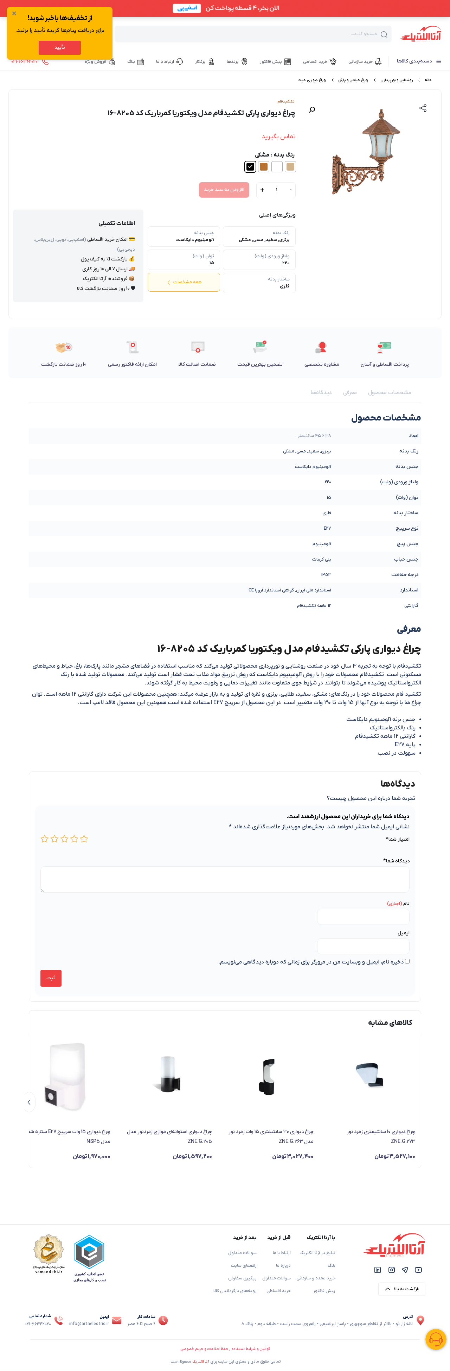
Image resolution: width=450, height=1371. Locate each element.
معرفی (350, 392)
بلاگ (331, 1266)
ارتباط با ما (282, 1253)
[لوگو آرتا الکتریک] (421, 33)
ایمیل (404, 933)
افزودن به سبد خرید (224, 189)
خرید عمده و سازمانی (315, 1278)
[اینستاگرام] (391, 1269)
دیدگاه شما (396, 861)
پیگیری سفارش (242, 1278)
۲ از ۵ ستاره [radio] (74, 839)
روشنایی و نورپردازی (396, 80)
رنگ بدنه (284, 155)
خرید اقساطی (278, 1291)
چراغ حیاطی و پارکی (353, 80)
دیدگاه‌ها (321, 392)
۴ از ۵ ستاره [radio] (54, 839)
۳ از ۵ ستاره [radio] (64, 839)
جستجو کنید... (364, 34)
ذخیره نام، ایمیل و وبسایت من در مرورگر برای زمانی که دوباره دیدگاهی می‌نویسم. (311, 962)
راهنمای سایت (244, 1266)
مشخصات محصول (389, 392)
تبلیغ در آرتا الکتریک (317, 1253)
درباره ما (283, 1266)
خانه (428, 80)
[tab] (389, 393)
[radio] (290, 166)
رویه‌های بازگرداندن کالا (235, 1291)
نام (406, 903)
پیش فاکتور (324, 1291)
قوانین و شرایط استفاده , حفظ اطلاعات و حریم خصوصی (225, 1348)
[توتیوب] (418, 1269)
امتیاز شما (398, 839)
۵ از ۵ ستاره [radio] (44, 839)
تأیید (59, 47)
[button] (312, 110)
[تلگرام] (405, 1269)
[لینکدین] (377, 1269)
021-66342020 (38, 1324)
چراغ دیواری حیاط (312, 80)
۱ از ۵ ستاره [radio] (84, 839)
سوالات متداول (276, 1278)
